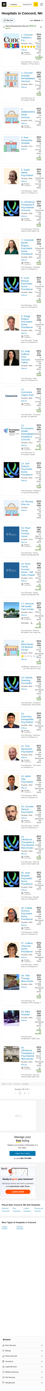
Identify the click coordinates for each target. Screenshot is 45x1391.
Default (37, 20)
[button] (41, 4)
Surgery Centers (5, 1228)
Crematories (33, 539)
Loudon (26, 1208)
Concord (16, 1084)
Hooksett (5, 1208)
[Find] (35, 4)
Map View (9, 20)
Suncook (37, 1211)
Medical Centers (34, 653)
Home (4, 1084)
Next (28, 1093)
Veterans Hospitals (20, 1228)
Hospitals (24, 43)
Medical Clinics (34, 178)
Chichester (6, 1211)
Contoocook (38, 1208)
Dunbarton (27, 1211)
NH (10, 1084)
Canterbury (17, 1211)
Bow (14, 1208)
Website (24, 50)
